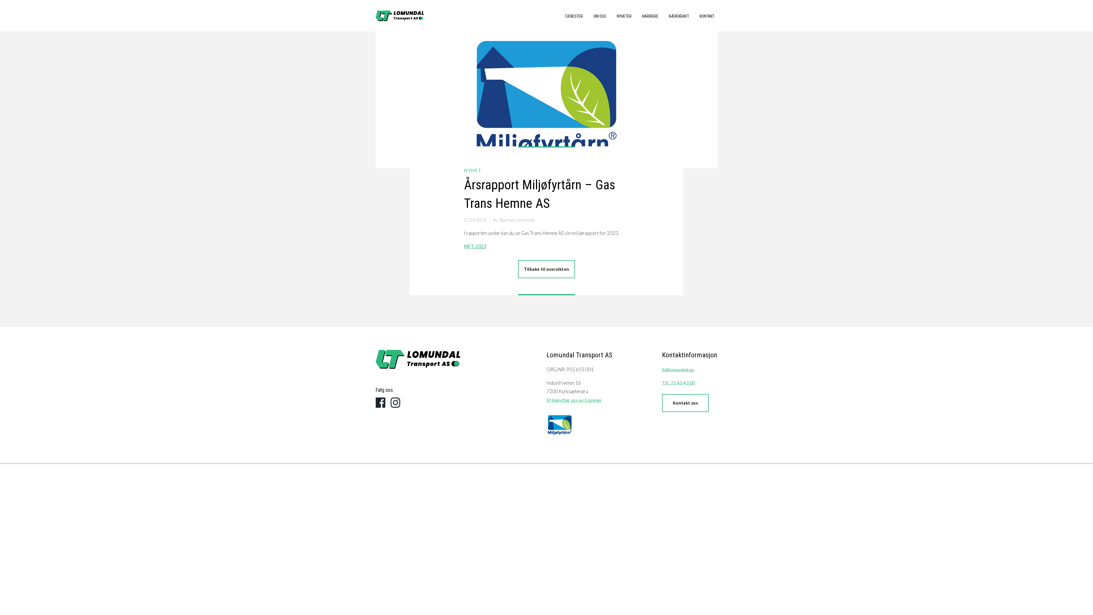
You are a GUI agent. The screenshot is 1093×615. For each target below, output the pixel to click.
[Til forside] (418, 360)
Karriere (650, 16)
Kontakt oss (685, 402)
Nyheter (624, 16)
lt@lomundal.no (678, 369)
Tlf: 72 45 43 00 (678, 382)
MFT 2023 (475, 246)
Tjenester (574, 16)
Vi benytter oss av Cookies (573, 400)
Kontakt (707, 16)
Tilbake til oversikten (546, 269)
